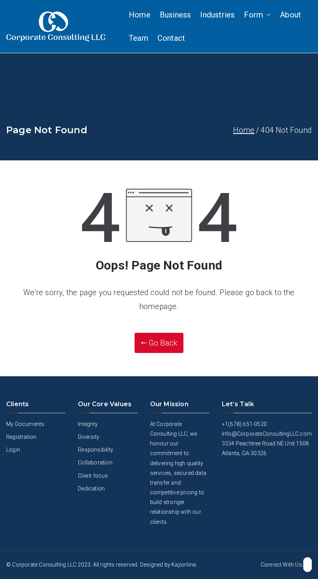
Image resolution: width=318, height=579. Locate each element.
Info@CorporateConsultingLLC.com (267, 434)
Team (138, 38)
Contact (171, 38)
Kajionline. (184, 565)
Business (175, 14)
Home (139, 14)
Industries (217, 14)
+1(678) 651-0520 (244, 424)
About (290, 14)
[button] (267, 15)
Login (13, 450)
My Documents (25, 424)
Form (253, 14)
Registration (21, 437)
